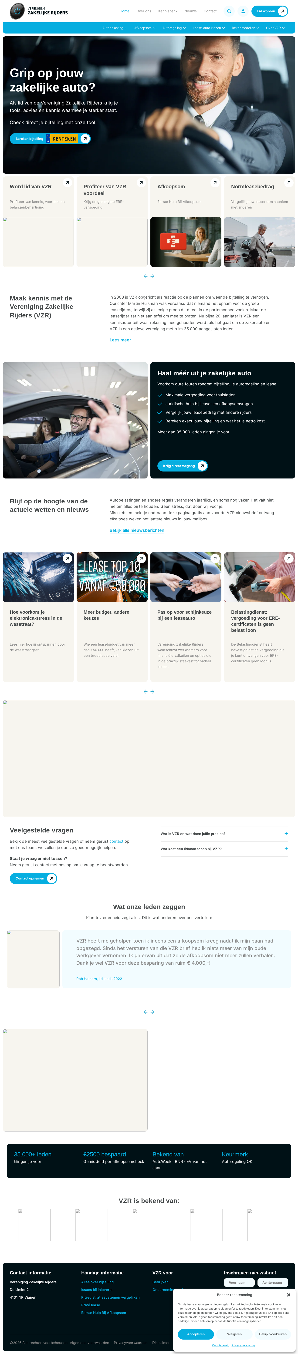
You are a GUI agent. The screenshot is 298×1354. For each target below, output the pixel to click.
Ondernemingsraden (169, 1289)
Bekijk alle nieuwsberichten (137, 530)
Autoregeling (172, 28)
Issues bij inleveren (97, 1289)
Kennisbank (167, 11)
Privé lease (90, 1305)
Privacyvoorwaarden (131, 1343)
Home (124, 11)
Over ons (143, 11)
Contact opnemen (30, 878)
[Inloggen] (243, 11)
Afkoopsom (143, 28)
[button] (288, 1295)
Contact (210, 11)
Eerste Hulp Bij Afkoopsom (103, 1312)
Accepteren (196, 1334)
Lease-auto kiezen (207, 28)
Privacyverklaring (243, 1345)
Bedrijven (160, 1282)
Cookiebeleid (220, 1345)
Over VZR (273, 28)
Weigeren (234, 1334)
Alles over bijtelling (97, 1282)
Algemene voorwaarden (89, 1343)
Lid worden (266, 11)
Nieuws (190, 11)
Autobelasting (112, 28)
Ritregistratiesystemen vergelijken (110, 1297)
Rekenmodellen (243, 28)
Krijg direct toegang (179, 466)
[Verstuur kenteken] (85, 138)
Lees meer (120, 339)
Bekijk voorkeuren (273, 1334)
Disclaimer (161, 1343)
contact (116, 841)
